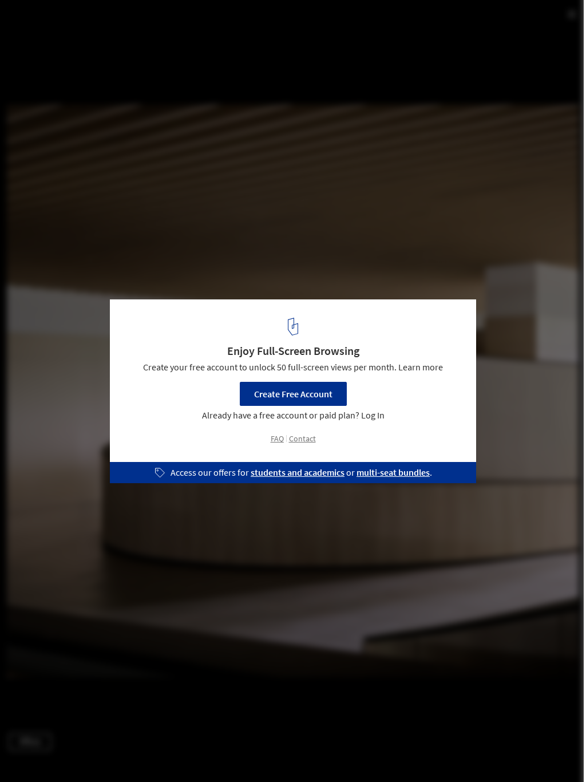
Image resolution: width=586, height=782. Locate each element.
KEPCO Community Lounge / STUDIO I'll (126, 21)
